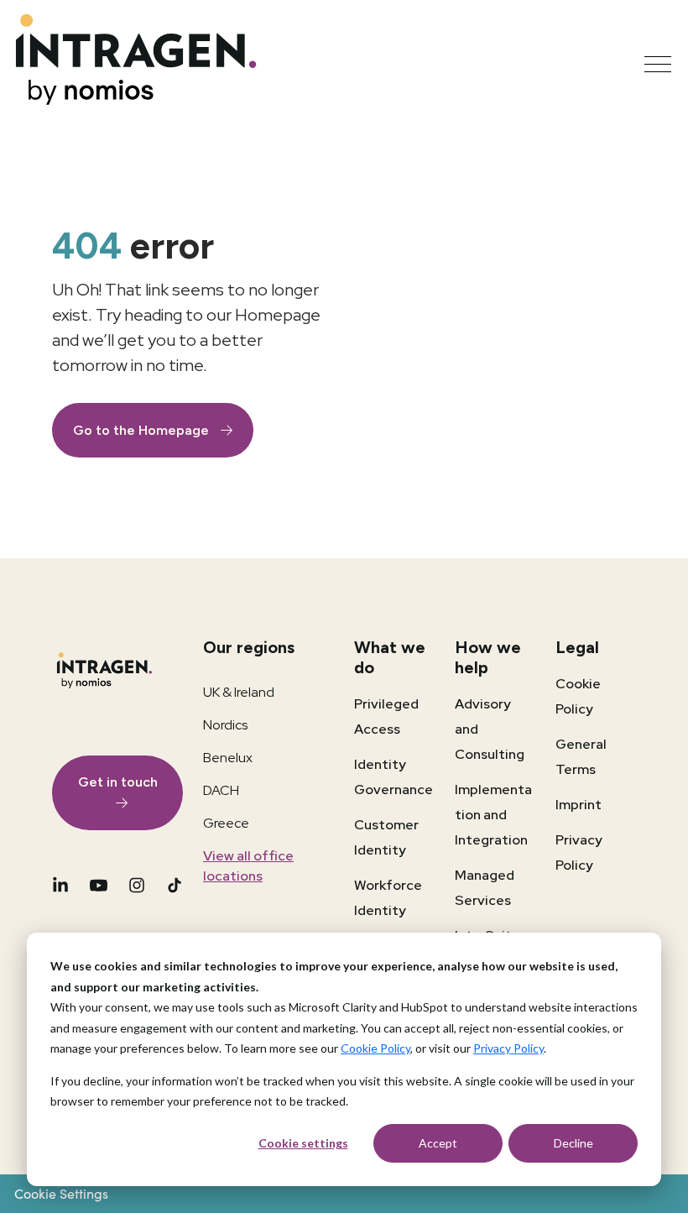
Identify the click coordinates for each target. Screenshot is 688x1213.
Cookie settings (303, 1143)
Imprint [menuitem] (578, 804)
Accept (438, 1143)
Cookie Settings (61, 1193)
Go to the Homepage (142, 430)
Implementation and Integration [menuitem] (493, 815)
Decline (573, 1143)
